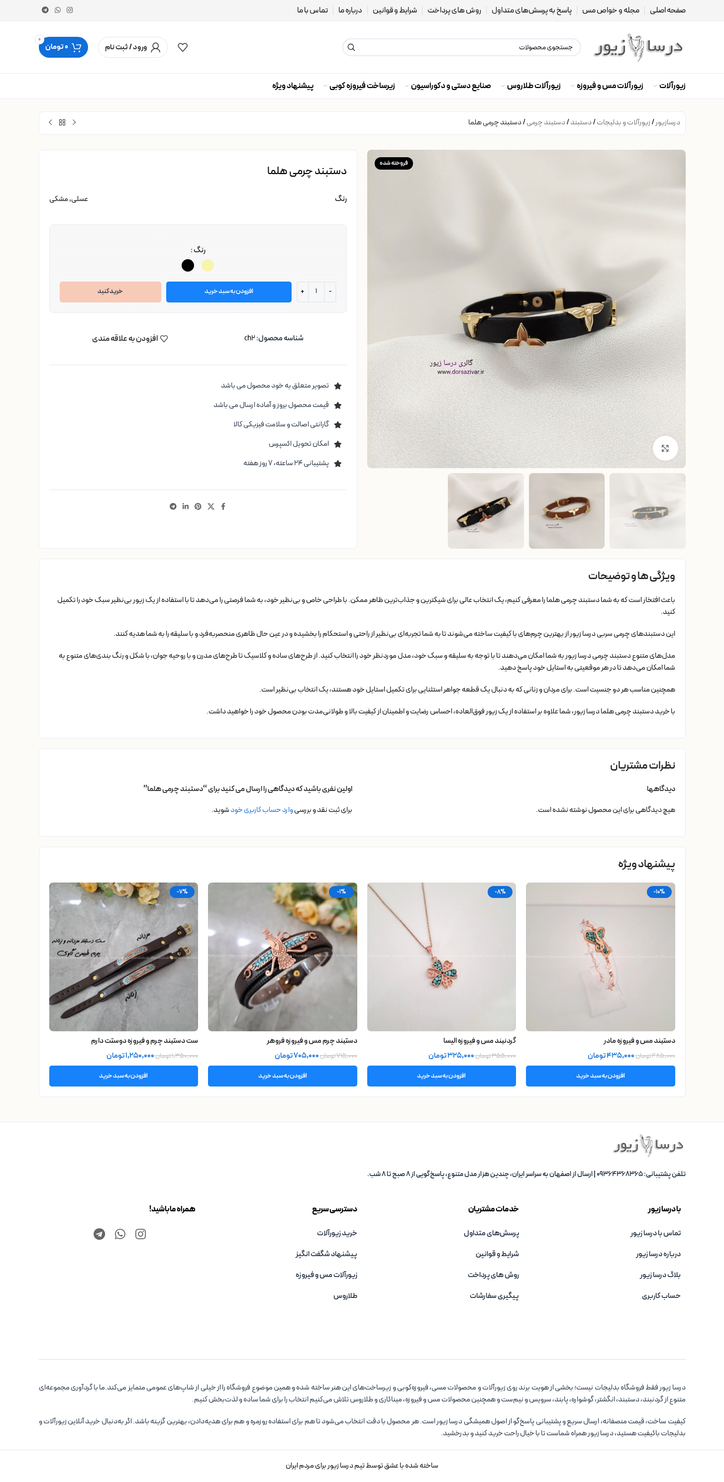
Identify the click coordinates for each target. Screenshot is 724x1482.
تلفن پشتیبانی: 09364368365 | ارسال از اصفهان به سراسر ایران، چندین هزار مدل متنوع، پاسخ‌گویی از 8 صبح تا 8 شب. (526, 1174)
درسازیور (667, 122)
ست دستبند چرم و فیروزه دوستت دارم (144, 1041)
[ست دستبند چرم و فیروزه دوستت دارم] (124, 957)
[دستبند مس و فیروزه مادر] (600, 957)
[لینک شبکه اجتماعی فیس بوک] (223, 507)
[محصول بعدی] (50, 123)
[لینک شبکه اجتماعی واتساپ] (58, 10)
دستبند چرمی (545, 122)
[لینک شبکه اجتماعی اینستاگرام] (70, 10)
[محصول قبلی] (74, 123)
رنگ (200, 250)
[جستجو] (351, 47)
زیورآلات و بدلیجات (623, 122)
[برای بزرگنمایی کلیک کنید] (665, 448)
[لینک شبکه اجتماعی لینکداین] (186, 507)
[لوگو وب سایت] (638, 47)
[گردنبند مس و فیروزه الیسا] (442, 957)
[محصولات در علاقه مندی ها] (183, 47)
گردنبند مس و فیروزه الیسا (479, 1041)
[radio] (208, 265)
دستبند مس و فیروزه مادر (639, 1041)
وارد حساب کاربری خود (261, 810)
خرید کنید (110, 291)
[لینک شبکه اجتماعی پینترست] (198, 507)
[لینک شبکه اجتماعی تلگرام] (45, 10)
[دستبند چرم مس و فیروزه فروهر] (282, 957)
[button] (600, 1076)
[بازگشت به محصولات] (62, 123)
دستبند (581, 122)
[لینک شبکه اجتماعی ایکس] (211, 507)
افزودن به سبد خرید (229, 291)
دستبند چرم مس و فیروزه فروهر (312, 1041)
